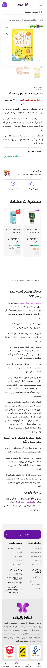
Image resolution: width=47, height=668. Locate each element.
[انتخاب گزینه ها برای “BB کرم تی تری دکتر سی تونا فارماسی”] (37, 253)
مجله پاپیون (37, 577)
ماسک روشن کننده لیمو (30, 303)
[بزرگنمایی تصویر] (39, 60)
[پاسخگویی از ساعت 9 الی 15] (20, 578)
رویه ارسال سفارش (35, 584)
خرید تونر (38, 560)
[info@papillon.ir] (20, 582)
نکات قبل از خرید (35, 588)
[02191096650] (20, 574)
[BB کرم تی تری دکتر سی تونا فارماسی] (32, 217)
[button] (18, 252)
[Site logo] (22, 4)
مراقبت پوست (30, 20)
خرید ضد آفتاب (36, 552)
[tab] (37, 280)
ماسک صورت (15, 20)
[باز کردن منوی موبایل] (41, 4)
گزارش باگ (18, 552)
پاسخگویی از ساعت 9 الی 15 (11, 578)
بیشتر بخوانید (22, 641)
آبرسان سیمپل (36, 564)
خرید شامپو (37, 548)
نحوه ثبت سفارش (35, 581)
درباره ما (19, 560)
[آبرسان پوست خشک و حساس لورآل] (13, 217)
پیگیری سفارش (17, 564)
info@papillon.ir (12, 582)
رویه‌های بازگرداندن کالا (14, 548)
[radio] (38, 249)
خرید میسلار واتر (36, 556)
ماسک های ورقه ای (26, 502)
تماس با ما (18, 556)
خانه (41, 20)
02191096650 (13, 574)
